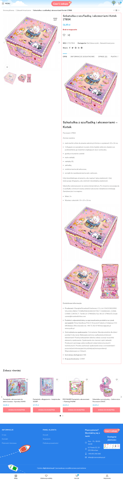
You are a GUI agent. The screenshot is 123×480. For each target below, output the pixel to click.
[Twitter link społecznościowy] (72, 47)
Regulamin (47, 439)
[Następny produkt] (119, 10)
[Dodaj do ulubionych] (64, 35)
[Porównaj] (69, 35)
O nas (4, 435)
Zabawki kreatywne (23, 10)
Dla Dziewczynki (93, 43)
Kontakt (5, 439)
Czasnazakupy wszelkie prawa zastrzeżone (64, 468)
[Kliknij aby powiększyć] (7, 67)
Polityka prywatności (50, 443)
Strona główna (8, 10)
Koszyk (45, 435)
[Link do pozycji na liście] (93, 453)
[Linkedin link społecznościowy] (78, 47)
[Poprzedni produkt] (114, 10)
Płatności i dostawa (9, 443)
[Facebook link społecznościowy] (69, 47)
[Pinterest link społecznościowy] (75, 47)
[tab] (65, 56)
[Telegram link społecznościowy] (81, 47)
